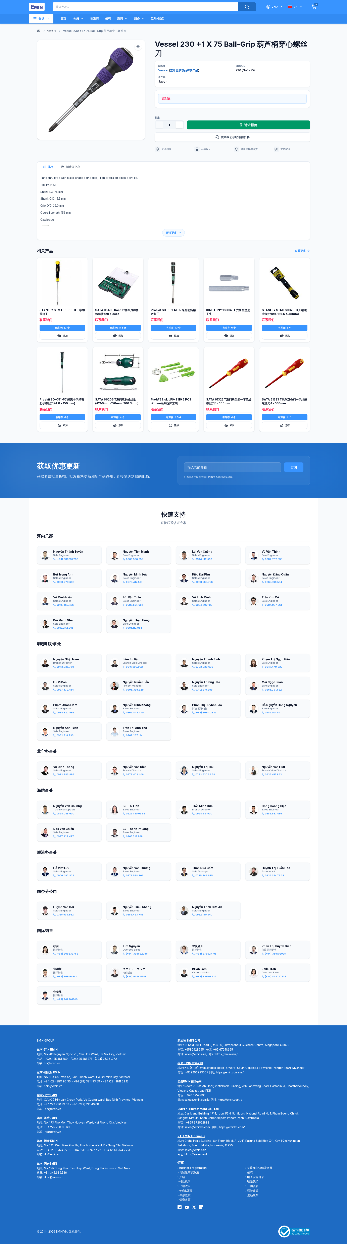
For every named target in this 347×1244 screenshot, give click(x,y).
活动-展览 (157, 18)
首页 (63, 18)
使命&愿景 (185, 1190)
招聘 (108, 18)
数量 (157, 117)
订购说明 (252, 1186)
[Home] (38, 30)
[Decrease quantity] (159, 124)
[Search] (247, 6)
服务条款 (215, 476)
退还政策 (252, 1195)
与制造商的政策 (189, 1172)
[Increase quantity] (179, 124)
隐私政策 (227, 476)
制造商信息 (73, 166)
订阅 (294, 467)
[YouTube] (187, 1207)
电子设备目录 (255, 1177)
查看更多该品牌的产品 (184, 70)
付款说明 (185, 1181)
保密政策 (185, 1199)
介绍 (76, 18)
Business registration (193, 1167)
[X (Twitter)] (194, 1207)
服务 (137, 18)
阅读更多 (171, 232)
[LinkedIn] (201, 1207)
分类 (41, 18)
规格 (50, 166)
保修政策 (185, 1195)
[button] (91, 90)
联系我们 (252, 1181)
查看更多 (300, 250)
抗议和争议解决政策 (259, 1167)
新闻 (120, 18)
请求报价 (250, 125)
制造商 (94, 18)
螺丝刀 (51, 30)
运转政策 (252, 1190)
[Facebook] (180, 1207)
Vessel (163, 70)
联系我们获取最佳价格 (235, 137)
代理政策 (185, 1186)
